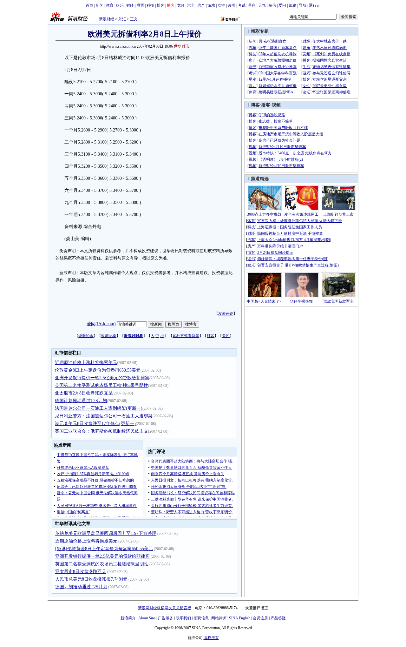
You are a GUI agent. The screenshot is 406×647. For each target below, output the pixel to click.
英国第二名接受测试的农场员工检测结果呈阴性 (101, 385)
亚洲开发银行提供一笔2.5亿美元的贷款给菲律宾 (102, 377)
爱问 (282, 5)
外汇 (122, 19)
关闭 (226, 336)
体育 (110, 5)
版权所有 (211, 638)
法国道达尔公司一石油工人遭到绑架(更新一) (98, 408)
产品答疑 (278, 618)
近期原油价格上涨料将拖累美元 (86, 362)
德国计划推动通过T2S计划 (81, 400)
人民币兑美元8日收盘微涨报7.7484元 (91, 579)
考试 (242, 5)
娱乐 (120, 5)
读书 (231, 5)
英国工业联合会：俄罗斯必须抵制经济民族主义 (101, 431)
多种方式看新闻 (186, 336)
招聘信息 (201, 618)
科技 (150, 5)
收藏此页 (108, 336)
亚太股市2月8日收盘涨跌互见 (84, 393)
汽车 (191, 5)
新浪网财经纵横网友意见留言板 (164, 608)
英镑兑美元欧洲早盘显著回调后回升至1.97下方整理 (105, 533)
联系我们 (183, 618)
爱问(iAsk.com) (101, 323)
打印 (210, 336)
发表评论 (225, 313)
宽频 (181, 5)
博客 (160, 5)
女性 (221, 5)
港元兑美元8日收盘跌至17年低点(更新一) (95, 423)
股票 (140, 5)
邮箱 (292, 5)
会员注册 (260, 618)
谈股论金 (86, 336)
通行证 (314, 5)
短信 (272, 5)
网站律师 (218, 618)
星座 (252, 5)
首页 (89, 5)
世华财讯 (181, 46)
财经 (130, 5)
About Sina (146, 618)
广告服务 (165, 618)
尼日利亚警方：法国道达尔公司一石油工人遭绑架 (104, 416)
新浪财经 (106, 19)
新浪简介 (128, 618)
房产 (201, 5)
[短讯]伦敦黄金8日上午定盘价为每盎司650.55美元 (104, 548)
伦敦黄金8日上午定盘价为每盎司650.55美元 (98, 370)
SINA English (239, 618)
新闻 (99, 5)
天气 (262, 5)
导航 (302, 5)
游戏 (211, 5)
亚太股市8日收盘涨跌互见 (80, 571)
